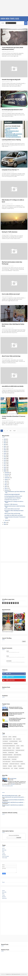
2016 (5, 456)
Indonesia (5, 752)
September (7, 477)
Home (2, 23)
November (7, 474)
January (6, 520)
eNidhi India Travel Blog (10, 18)
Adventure (5, 736)
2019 (5, 451)
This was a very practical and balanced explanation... (13, 799)
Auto (3, 851)
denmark (15, 743)
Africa (10, 736)
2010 (5, 467)
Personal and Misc (6, 759)
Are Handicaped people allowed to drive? (12, 109)
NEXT (14, 430)
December (7, 472)
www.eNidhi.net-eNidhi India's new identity (12, 386)
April (6, 486)
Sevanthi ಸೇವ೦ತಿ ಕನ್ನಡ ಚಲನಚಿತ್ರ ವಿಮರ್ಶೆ (11, 79)
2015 (5, 458)
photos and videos (6, 761)
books (20, 741)
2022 (5, 446)
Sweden (14, 766)
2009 (5, 469)
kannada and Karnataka (7, 754)
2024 (5, 442)
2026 (5, 439)
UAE (12, 768)
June (6, 482)
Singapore (23, 763)
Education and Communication (9, 745)
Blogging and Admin (13, 741)
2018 (5, 453)
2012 (5, 463)
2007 (5, 522)
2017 (5, 455)
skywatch (5, 766)
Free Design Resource (16, 974)
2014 (5, 460)
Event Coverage (5, 856)
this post (13, 784)
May (6, 484)
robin (7, 651)
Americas (14, 736)
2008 (5, 470)
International (11, 752)
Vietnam (15, 768)
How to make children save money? (11, 294)
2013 (5, 462)
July (6, 481)
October (6, 475)
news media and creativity (13, 757)
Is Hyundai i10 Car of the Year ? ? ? (10, 169)
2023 (5, 444)
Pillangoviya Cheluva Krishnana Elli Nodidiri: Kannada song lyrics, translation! (16, 714)
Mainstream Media (17, 754)
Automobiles (5, 741)
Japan (16, 752)
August (6, 479)
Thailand (19, 766)
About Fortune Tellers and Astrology (11, 356)
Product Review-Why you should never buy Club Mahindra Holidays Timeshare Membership (17, 719)
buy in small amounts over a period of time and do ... (13, 797)
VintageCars (21, 768)
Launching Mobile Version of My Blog (11, 139)
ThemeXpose (8, 974)
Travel (3, 853)
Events (22, 745)
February (7, 490)
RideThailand (5, 763)
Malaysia (4, 757)
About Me (4, 850)
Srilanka (10, 766)
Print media (4, 857)
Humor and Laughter (20, 750)
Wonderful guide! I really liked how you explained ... (13, 802)
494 (10, 430)
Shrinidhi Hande (12, 778)
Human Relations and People (8, 750)
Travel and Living (6, 768)
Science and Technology (14, 763)
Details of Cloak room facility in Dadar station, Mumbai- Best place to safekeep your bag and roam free (17, 725)
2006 (5, 524)
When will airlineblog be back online (9, 795)
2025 (5, 441)
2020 (5, 449)
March (6, 488)
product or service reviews (17, 761)
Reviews (4, 854)
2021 (5, 448)
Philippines (14, 759)
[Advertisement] (8, 8)
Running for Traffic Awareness (9, 232)
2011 (5, 465)
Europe (17, 745)
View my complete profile (7, 785)
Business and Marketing (7, 743)
